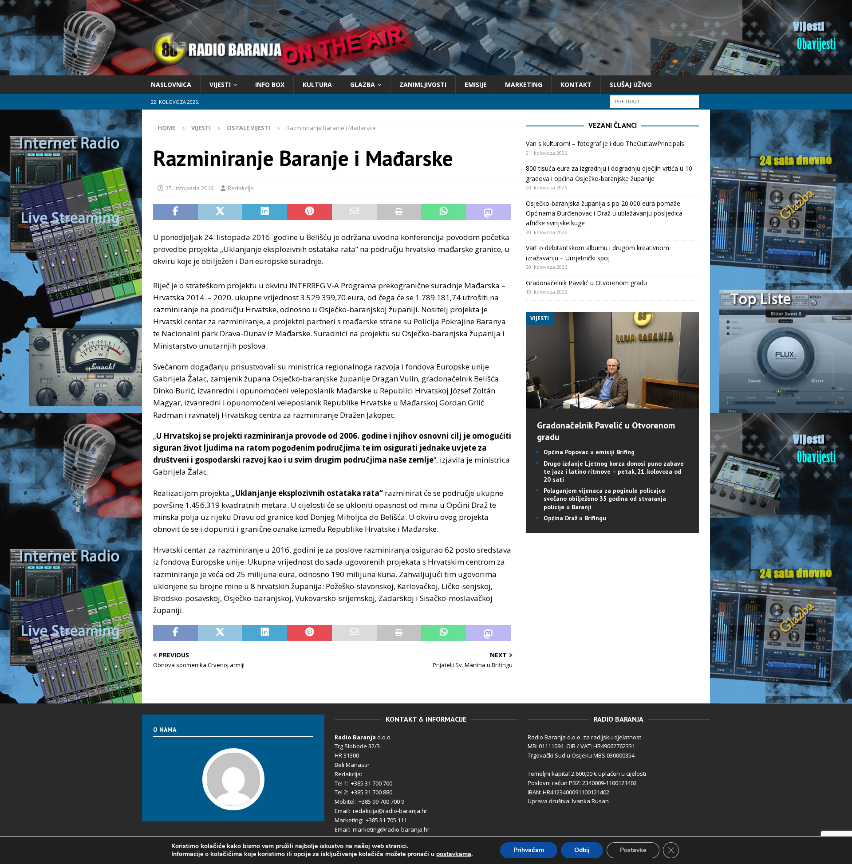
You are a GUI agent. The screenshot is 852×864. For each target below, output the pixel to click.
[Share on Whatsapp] (443, 212)
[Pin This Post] (309, 212)
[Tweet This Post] (220, 212)
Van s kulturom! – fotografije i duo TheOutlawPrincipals (605, 143)
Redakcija (241, 188)
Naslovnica (171, 84)
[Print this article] (399, 212)
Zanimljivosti (422, 84)
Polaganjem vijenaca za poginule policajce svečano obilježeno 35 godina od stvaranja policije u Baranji (605, 499)
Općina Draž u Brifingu (575, 518)
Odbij (582, 850)
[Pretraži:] (654, 101)
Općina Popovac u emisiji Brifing (589, 452)
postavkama (453, 854)
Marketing (523, 84)
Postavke (633, 850)
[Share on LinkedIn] (264, 212)
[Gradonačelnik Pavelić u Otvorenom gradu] (612, 403)
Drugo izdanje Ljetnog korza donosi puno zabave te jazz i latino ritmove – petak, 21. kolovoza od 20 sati (614, 471)
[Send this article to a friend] (354, 212)
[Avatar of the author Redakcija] (233, 801)
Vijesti (220, 84)
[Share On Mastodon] (488, 212)
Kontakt (576, 84)
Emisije (476, 84)
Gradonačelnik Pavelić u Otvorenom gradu (586, 283)
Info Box (269, 84)
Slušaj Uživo (631, 84)
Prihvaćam (528, 850)
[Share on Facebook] (175, 212)
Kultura (317, 84)
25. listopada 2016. (190, 188)
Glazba (362, 84)
